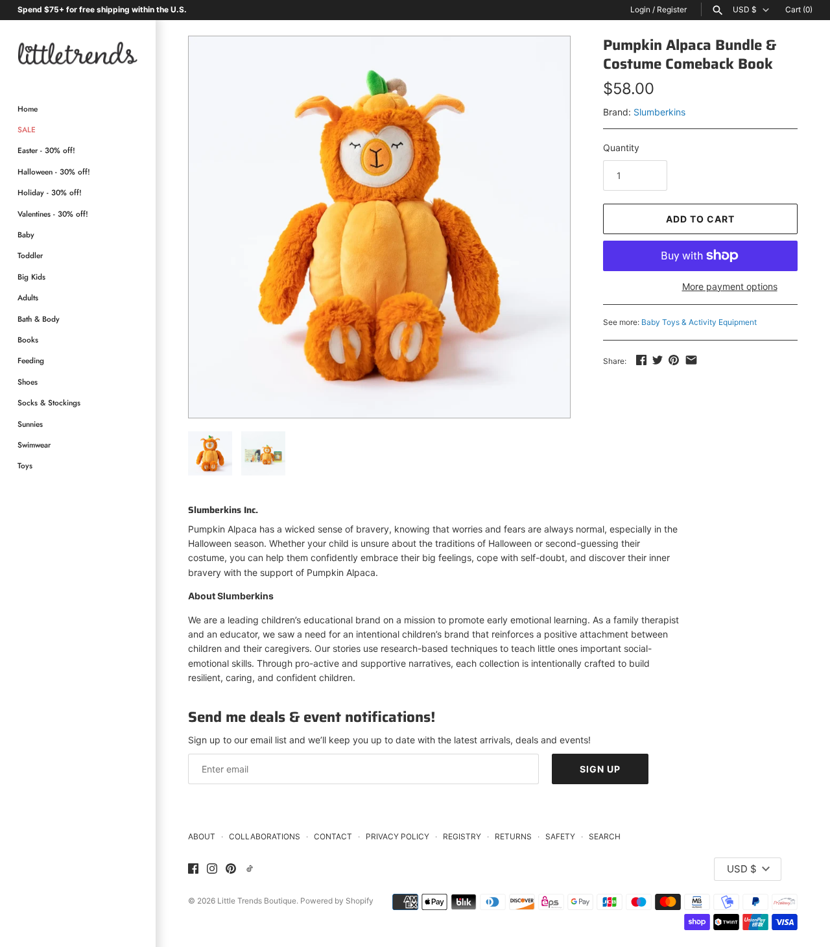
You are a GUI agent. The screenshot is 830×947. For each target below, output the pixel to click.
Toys (25, 465)
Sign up (600, 768)
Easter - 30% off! (46, 150)
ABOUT (201, 836)
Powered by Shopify (337, 900)
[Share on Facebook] (641, 359)
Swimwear (34, 444)
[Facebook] (193, 869)
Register (672, 9)
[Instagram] (212, 869)
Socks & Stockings (49, 402)
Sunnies (30, 423)
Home (28, 108)
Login (640, 9)
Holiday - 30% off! (50, 192)
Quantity (621, 147)
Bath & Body (39, 318)
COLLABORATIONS (264, 836)
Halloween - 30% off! (54, 171)
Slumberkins (659, 111)
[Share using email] (691, 359)
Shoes (28, 381)
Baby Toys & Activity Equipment (699, 322)
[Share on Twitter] (657, 359)
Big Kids (31, 276)
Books (28, 339)
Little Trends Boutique (256, 900)
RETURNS (513, 836)
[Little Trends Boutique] (78, 53)
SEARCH (605, 836)
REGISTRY (462, 836)
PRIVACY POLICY (397, 836)
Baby (26, 234)
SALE (27, 129)
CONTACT (333, 836)
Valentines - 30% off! (53, 213)
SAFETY (560, 836)
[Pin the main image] (674, 359)
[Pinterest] (231, 869)
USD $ (745, 9)
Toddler (30, 255)
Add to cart (700, 218)
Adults (28, 297)
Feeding (31, 360)
